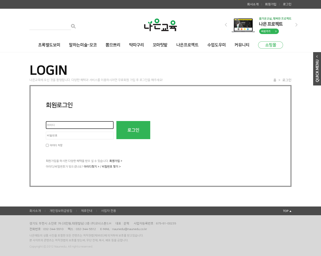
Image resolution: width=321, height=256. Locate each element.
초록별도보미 (49, 45)
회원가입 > (115, 160)
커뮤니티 (242, 45)
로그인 (287, 4)
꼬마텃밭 (160, 45)
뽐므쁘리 (112, 45)
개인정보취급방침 (61, 211)
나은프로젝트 (187, 45)
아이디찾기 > (91, 166)
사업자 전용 (108, 211)
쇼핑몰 (270, 45)
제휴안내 (86, 211)
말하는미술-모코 (83, 45)
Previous (226, 24)
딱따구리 (136, 45)
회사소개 (253, 4)
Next (296, 24)
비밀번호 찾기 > (111, 166)
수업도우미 (216, 45)
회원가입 (270, 4)
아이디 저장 (56, 145)
